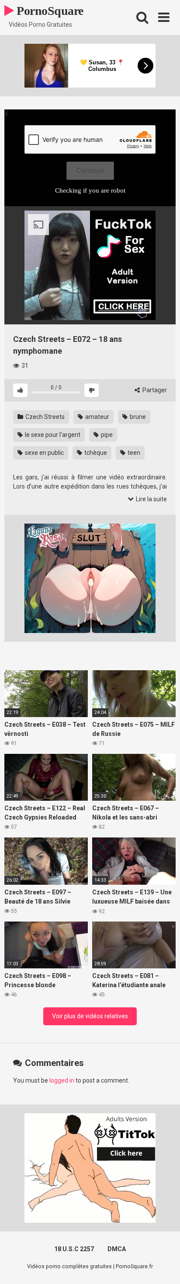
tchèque (95, 452)
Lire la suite (151, 499)
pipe (106, 434)
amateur (96, 416)
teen (133, 452)
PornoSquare (48, 11)
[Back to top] (164, 1266)
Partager (154, 390)
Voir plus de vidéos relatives (90, 1016)
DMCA (116, 1248)
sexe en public (44, 452)
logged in (61, 1080)
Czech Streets (44, 416)
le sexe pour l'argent (52, 434)
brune (137, 416)
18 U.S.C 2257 (74, 1248)
